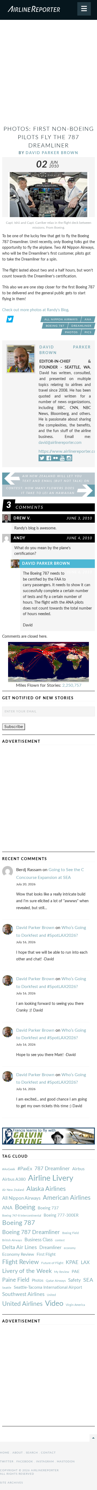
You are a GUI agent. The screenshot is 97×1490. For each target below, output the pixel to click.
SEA (88, 1280)
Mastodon (66, 1461)
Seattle (6, 1287)
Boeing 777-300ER (61, 1215)
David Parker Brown (52, 153)
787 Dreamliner (52, 1168)
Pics (88, 332)
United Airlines (22, 1304)
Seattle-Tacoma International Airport (48, 1287)
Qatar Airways (56, 1280)
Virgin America (75, 1304)
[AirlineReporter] (48, 10)
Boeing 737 (48, 1208)
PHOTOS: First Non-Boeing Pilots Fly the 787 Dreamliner (49, 137)
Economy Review (18, 1254)
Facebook (24, 1461)
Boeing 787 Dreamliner (31, 1232)
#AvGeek (8, 1169)
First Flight (46, 1255)
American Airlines (67, 1198)
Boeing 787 (55, 326)
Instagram (45, 1461)
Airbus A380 (14, 1179)
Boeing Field (70, 1233)
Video (54, 1303)
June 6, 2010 (79, 572)
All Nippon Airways (61, 319)
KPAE (72, 1262)
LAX (85, 1262)
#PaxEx (25, 1168)
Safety (74, 1280)
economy (70, 1248)
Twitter (6, 1461)
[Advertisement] (48, 75)
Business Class (39, 1240)
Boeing (25, 1207)
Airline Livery (50, 1178)
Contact (48, 1452)
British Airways (12, 1240)
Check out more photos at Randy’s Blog (35, 310)
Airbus (78, 1169)
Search (32, 1452)
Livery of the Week (27, 1271)
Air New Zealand (13, 1189)
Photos (71, 332)
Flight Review (20, 1262)
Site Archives (11, 1482)
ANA (88, 319)
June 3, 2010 (79, 518)
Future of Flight (52, 1263)
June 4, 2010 (79, 538)
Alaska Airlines (46, 1189)
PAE (75, 1271)
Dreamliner (81, 326)
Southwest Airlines (23, 1294)
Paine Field (15, 1280)
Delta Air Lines (19, 1247)
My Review (61, 1271)
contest (60, 1240)
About (17, 1452)
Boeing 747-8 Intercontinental (21, 1215)
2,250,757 (71, 685)
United (51, 1295)
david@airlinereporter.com (60, 443)
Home (4, 1452)
